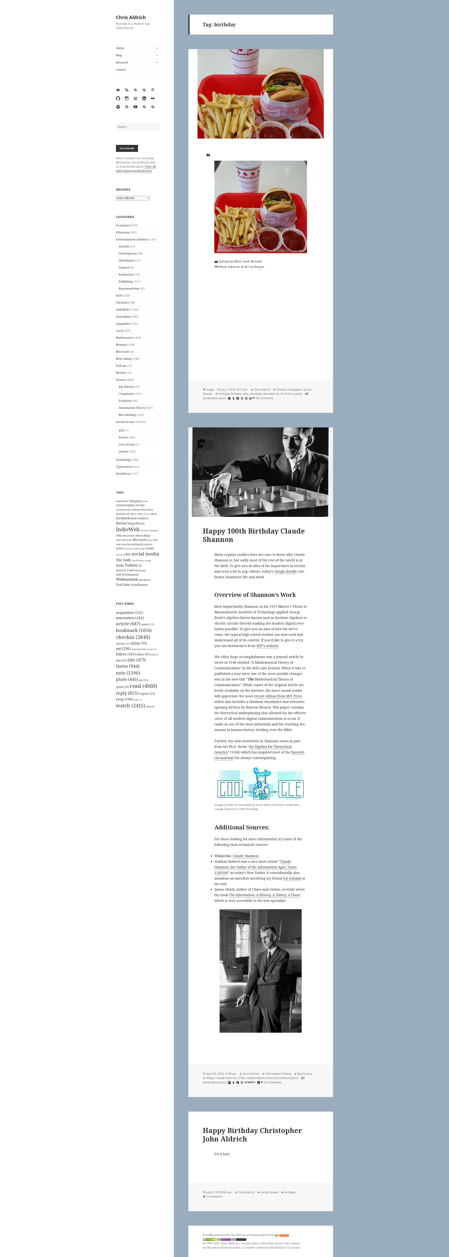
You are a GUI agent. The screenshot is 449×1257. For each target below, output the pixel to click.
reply (127, 693)
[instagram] (245, 398)
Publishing (126, 281)
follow (126, 654)
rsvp (124, 699)
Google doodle (285, 571)
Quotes (123, 451)
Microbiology (128, 415)
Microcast (122, 352)
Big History (126, 387)
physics (148, 544)
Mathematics (124, 338)
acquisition (129, 612)
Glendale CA (271, 394)
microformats (124, 539)
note (128, 673)
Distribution (127, 260)
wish (150, 706)
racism (149, 548)
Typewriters (124, 467)
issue (143, 654)
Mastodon (129, 535)
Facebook (123, 518)
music (149, 540)
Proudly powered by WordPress (224, 1235)
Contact (121, 70)
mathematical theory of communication (273, 1078)
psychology (139, 548)
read (143, 685)
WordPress (123, 474)
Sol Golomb (292, 878)
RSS (128, 554)
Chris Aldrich (131, 17)
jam (121, 660)
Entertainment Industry (132, 239)
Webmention (127, 579)
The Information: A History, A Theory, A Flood (264, 895)
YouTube (123, 584)
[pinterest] (229, 398)
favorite (151, 649)
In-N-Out (286, 394)
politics (120, 548)
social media (145, 554)
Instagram (295, 389)
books (145, 501)
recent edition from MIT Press (278, 696)
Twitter (131, 565)
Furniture (122, 302)
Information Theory (132, 408)
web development (127, 574)
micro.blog (142, 535)
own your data (123, 544)
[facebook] (237, 398)
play (143, 680)
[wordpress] (250, 398)
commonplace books (130, 505)
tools (120, 565)
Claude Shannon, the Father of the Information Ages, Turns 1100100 (255, 867)
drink (139, 643)
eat (123, 648)
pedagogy (138, 544)
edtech (153, 513)
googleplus (249, 1082)
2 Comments (214, 1196)
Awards (124, 246)
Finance (124, 267)
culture (135, 509)
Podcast (121, 366)
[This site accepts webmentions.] (224, 1239)
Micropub (139, 540)
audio (147, 624)
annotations (122, 501)
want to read (124, 570)
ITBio (119, 535)
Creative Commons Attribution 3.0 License (272, 1247)
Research (122, 62)
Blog (119, 55)
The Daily (123, 560)
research (120, 554)
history (122, 523)
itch (154, 654)
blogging (135, 501)
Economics (123, 225)
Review (121, 373)
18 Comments (264, 398)
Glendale (256, 394)
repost (147, 693)
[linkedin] (258, 1082)
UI (140, 566)
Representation (129, 288)
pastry (298, 394)
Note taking (124, 359)
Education (122, 232)
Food (119, 295)
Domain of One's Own (129, 513)
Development (128, 253)
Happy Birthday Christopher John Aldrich (252, 1134)
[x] (241, 398)
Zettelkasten (139, 585)
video (138, 700)
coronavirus (123, 509)
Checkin (281, 389)
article (128, 623)
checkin (133, 637)
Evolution (125, 401)
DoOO (146, 514)
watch (130, 705)
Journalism (123, 317)
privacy (129, 548)
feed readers (139, 518)
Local (119, 331)
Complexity (126, 394)
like (137, 660)
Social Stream (125, 422)
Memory (121, 345)
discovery (147, 509)
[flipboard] (229, 1082)
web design (140, 570)
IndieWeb (122, 309)
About (120, 48)
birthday (223, 394)
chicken (123, 643)
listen (128, 666)
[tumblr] (233, 398)
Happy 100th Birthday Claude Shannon (254, 535)
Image (210, 389)
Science (121, 380)
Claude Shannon (246, 856)
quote (122, 687)
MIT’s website (267, 645)
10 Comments (273, 1082)
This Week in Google (141, 560)
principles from (264, 1235)
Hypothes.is (136, 523)
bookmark (134, 630)
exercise (138, 649)
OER (155, 539)
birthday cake (240, 394)
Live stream (127, 444)
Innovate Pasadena (149, 530)
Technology (123, 460)
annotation (130, 617)
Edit (121, 430)
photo (127, 679)
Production (126, 274)
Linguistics (123, 324)
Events (123, 437)
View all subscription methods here (136, 169)
